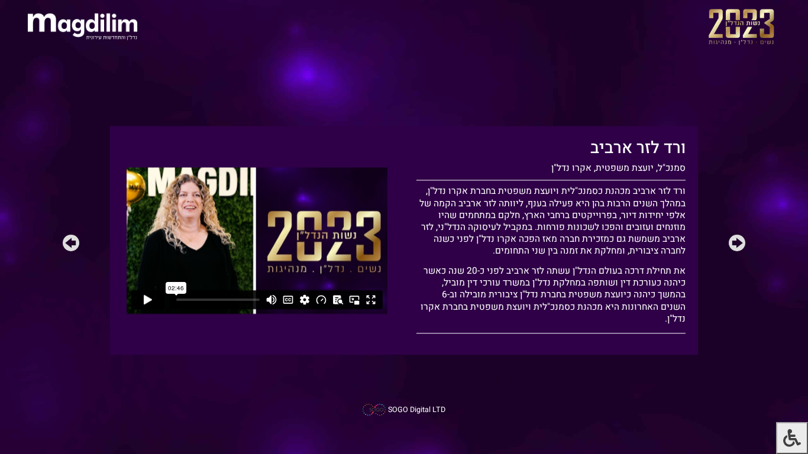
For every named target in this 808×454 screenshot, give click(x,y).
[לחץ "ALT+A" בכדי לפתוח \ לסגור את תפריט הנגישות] (792, 438)
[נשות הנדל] (741, 26)
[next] (71, 245)
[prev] (737, 245)
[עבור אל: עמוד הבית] (82, 26)
